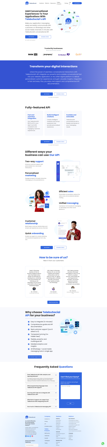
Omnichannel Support (60, 433)
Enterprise (58, 442)
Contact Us (47, 419)
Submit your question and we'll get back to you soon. (69, 382)
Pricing (65, 3)
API (45, 424)
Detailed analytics (72, 426)
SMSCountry (47, 433)
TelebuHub (47, 435)
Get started (77, 3)
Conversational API (72, 423)
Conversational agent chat (74, 425)
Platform (46, 3)
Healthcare (58, 423)
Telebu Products (58, 3)
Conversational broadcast (74, 422)
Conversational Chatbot (73, 420)
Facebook (71, 436)
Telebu (46, 443)
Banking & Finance (59, 426)
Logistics (57, 428)
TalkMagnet (47, 440)
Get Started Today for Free (35, 356)
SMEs (57, 443)
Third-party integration (73, 429)
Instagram (71, 435)
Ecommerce (58, 420)
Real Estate (58, 422)
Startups (57, 445)
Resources (51, 3)
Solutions (41, 3)
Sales (57, 436)
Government (58, 429)
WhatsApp (71, 439)
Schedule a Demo (45, 36)
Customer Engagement (60, 438)
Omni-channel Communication (75, 431)
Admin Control (71, 428)
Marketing (58, 435)
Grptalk (46, 438)
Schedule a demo (48, 426)
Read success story (53, 302)
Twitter (70, 438)
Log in (70, 3)
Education (58, 425)
